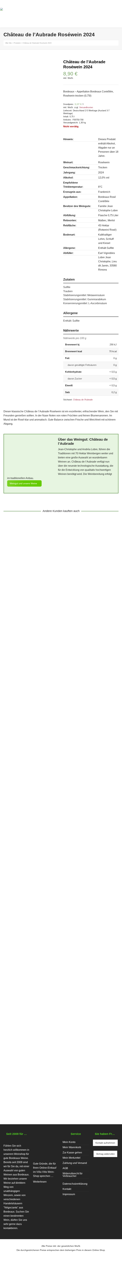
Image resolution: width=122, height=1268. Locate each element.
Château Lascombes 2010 (26, 779)
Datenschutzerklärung (75, 1183)
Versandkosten (86, 107)
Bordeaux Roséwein (34, 933)
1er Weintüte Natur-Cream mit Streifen (36, 633)
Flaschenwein (14, 637)
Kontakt (67, 1189)
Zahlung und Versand (75, 1163)
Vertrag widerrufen (105, 1154)
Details (11, 625)
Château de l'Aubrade (83, 399)
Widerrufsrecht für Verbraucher (72, 1174)
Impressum (69, 1194)
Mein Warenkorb (72, 1147)
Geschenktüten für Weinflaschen (41, 637)
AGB (65, 1168)
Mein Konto (69, 1142)
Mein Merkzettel (71, 1157)
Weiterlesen (40, 1181)
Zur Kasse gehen (72, 1152)
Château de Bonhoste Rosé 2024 (32, 929)
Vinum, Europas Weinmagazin (41, 1083)
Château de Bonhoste (59, 933)
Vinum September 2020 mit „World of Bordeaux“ (45, 1079)
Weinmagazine (14, 1083)
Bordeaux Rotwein (37, 783)
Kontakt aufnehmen (105, 1143)
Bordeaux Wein (17, 783)
